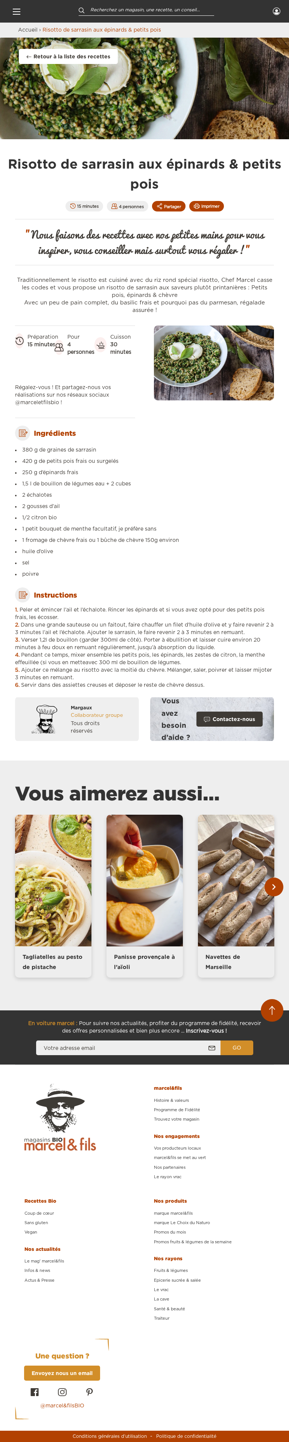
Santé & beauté (169, 1309)
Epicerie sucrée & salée (177, 1280)
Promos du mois (170, 1232)
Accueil (28, 30)
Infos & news (37, 1271)
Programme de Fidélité (177, 1110)
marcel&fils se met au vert (180, 1158)
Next (274, 887)
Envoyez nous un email (62, 1373)
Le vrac (161, 1290)
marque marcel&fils (173, 1213)
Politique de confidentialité (186, 1436)
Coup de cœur (39, 1213)
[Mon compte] (276, 11)
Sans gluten (36, 1223)
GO (237, 1048)
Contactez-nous (234, 719)
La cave (161, 1299)
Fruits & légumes (171, 1271)
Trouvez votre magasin (176, 1119)
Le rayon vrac (167, 1177)
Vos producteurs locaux (177, 1148)
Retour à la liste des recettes (71, 56)
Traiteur (161, 1318)
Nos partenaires (170, 1167)
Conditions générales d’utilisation (110, 1436)
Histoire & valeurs (171, 1100)
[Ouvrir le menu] (16, 11)
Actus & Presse (39, 1280)
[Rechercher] (82, 10)
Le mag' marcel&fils (44, 1261)
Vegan (30, 1232)
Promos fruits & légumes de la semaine (193, 1242)
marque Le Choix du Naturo (182, 1223)
